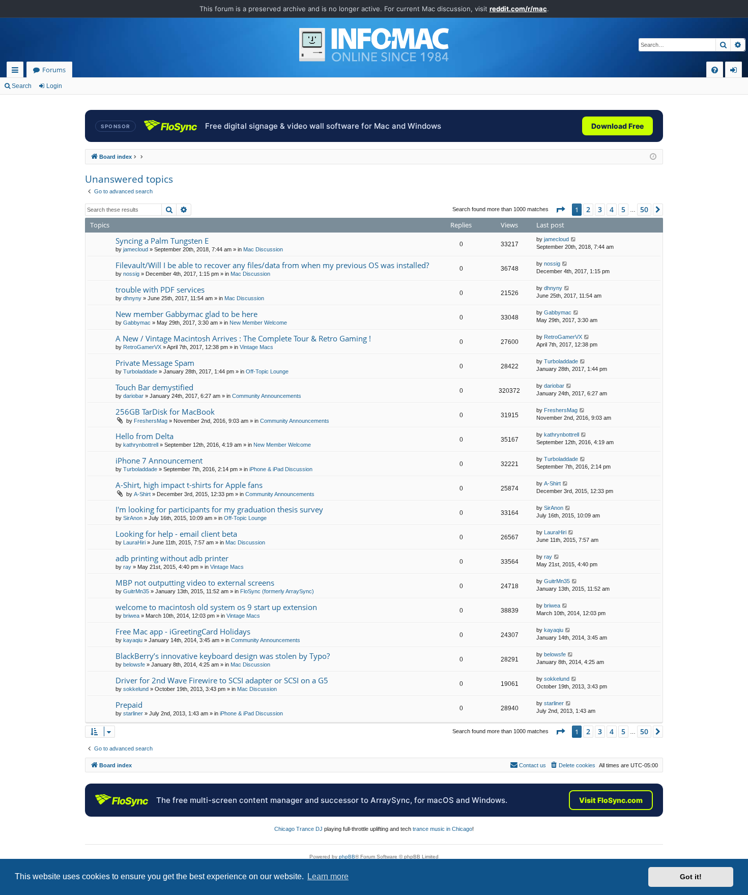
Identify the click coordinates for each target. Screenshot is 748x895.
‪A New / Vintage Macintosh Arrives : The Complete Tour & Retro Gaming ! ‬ (244, 338)
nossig (131, 274)
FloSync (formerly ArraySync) (277, 591)
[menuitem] (715, 70)
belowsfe (134, 664)
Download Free (617, 126)
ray (127, 567)
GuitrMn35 (136, 591)
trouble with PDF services (160, 289)
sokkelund (136, 689)
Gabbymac (137, 323)
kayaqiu (132, 640)
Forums (54, 69)
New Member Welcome (258, 323)
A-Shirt (142, 494)
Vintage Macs (256, 347)
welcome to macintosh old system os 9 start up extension (216, 607)
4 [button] (612, 209)
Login (54, 86)
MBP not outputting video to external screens (195, 583)
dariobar (133, 396)
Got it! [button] (691, 877)
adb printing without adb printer (172, 558)
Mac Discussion (263, 249)
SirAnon (132, 518)
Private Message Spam (155, 363)
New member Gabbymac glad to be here (186, 314)
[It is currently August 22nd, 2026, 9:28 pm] (653, 157)
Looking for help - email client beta (176, 534)
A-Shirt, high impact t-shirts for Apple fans (189, 485)
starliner (133, 713)
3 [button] (600, 209)
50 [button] (644, 209)
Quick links (17, 71)
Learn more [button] (328, 876)
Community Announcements (266, 396)
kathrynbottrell (140, 445)
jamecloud (135, 249)
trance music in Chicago (442, 829)
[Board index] (374, 45)
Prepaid (129, 705)
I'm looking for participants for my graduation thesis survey (219, 509)
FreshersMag (150, 421)
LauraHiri (134, 542)
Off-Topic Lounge (267, 371)
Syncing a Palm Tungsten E (162, 241)
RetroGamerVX (142, 347)
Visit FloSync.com (611, 800)
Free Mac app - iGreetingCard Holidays (183, 631)
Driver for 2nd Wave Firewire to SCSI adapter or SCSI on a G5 (222, 680)
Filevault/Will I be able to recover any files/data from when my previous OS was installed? (272, 265)
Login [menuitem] (735, 71)
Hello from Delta (145, 436)
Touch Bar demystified (154, 387)
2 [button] (588, 209)
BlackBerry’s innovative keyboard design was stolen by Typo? (223, 656)
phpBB (347, 856)
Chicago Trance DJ (298, 829)
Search (22, 86)
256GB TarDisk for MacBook (165, 412)
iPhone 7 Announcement (159, 460)
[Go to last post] (573, 239)
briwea (131, 616)
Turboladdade (140, 371)
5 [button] (623, 209)
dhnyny (132, 298)
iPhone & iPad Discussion (280, 469)
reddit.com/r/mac (518, 9)
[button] (560, 210)
